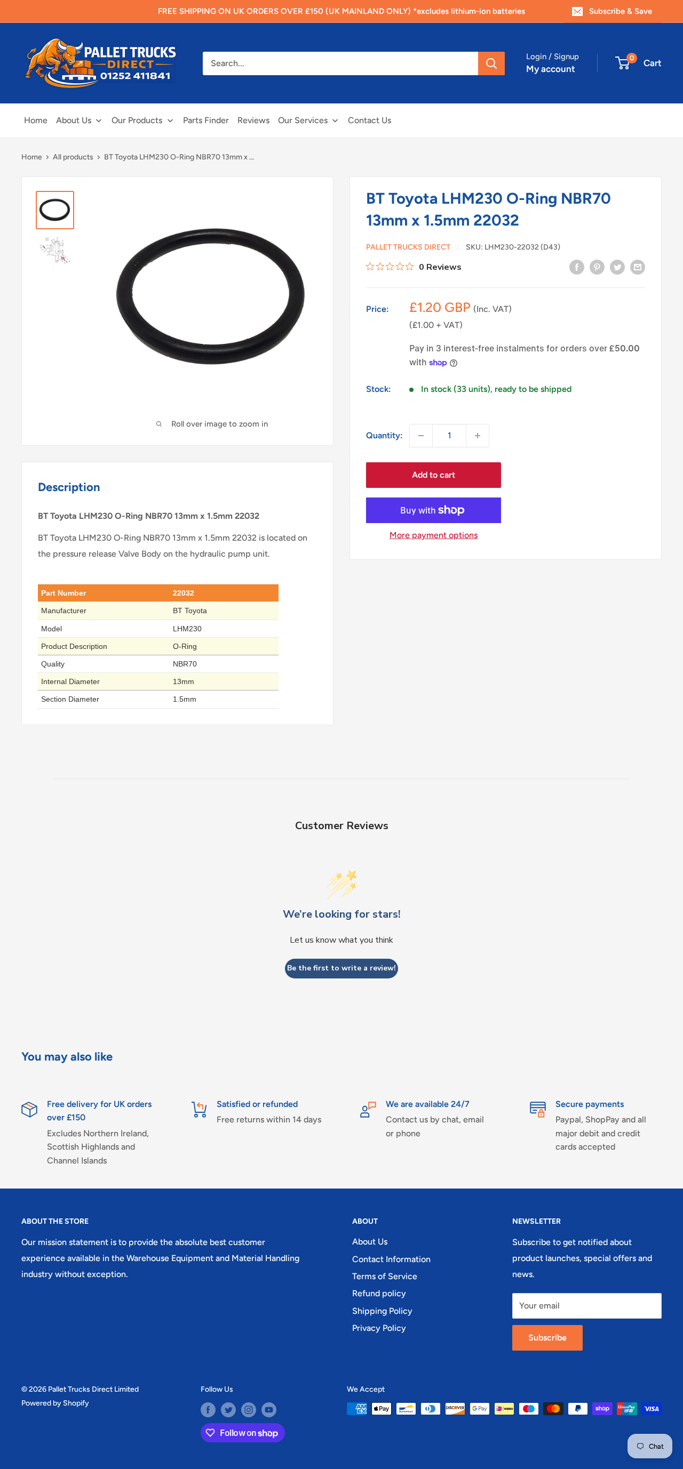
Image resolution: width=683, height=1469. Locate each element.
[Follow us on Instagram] (248, 1409)
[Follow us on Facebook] (208, 1409)
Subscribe (547, 1337)
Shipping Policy (382, 1311)
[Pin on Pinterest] (597, 267)
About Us (369, 1242)
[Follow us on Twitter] (228, 1409)
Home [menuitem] (35, 120)
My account (550, 68)
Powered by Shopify (55, 1403)
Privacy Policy (379, 1328)
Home (31, 157)
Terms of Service (384, 1276)
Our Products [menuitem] (137, 120)
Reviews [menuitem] (253, 120)
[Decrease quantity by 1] (421, 435)
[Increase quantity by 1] (477, 435)
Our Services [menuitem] (303, 120)
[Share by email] (637, 267)
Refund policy (379, 1293)
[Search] (491, 63)
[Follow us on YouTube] (268, 1409)
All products (73, 157)
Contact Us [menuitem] (369, 120)
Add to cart (433, 475)
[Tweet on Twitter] (617, 267)
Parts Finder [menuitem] (206, 120)
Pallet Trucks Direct (408, 247)
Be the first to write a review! (341, 968)
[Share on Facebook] (576, 267)
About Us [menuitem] (73, 120)
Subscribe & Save (620, 11)
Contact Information (391, 1259)
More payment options (434, 535)
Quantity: (384, 435)
